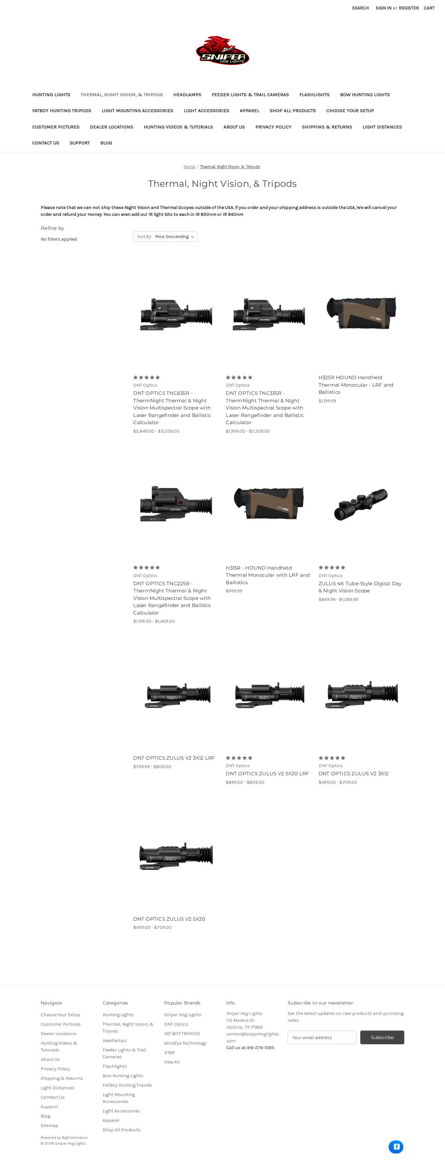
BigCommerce (75, 1137)
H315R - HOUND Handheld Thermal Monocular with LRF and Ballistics (268, 575)
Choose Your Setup (350, 110)
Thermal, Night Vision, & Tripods (122, 94)
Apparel (249, 110)
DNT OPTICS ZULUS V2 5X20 (169, 919)
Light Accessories (206, 110)
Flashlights (314, 94)
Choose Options (176, 314)
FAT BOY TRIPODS (182, 1033)
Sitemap (49, 1125)
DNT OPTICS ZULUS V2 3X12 (354, 773)
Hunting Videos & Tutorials (178, 127)
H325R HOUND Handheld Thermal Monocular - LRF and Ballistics (356, 384)
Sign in (384, 8)
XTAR (169, 1052)
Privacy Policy (273, 127)
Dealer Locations (111, 127)
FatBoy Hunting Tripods (61, 110)
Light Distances (382, 127)
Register (409, 8)
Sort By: (144, 236)
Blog (106, 143)
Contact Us (45, 143)
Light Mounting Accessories (137, 110)
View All (171, 1062)
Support (80, 143)
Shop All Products (293, 110)
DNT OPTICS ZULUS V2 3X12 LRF (174, 758)
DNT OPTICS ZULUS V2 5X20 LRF (267, 773)
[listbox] (176, 237)
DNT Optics (176, 1024)
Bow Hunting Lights (365, 94)
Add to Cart (361, 314)
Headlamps (187, 94)
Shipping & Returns (327, 127)
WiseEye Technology (185, 1043)
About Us (234, 127)
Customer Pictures (55, 127)
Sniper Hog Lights (182, 1015)
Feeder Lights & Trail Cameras (250, 94)
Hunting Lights (51, 94)
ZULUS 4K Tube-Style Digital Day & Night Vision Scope (360, 587)
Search (360, 8)
